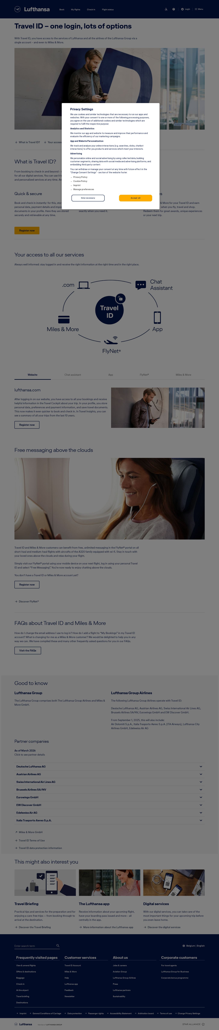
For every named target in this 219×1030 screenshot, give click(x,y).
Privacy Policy (80, 177)
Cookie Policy (80, 181)
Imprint (77, 185)
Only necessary (88, 198)
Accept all (135, 198)
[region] (111, 156)
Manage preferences (83, 189)
